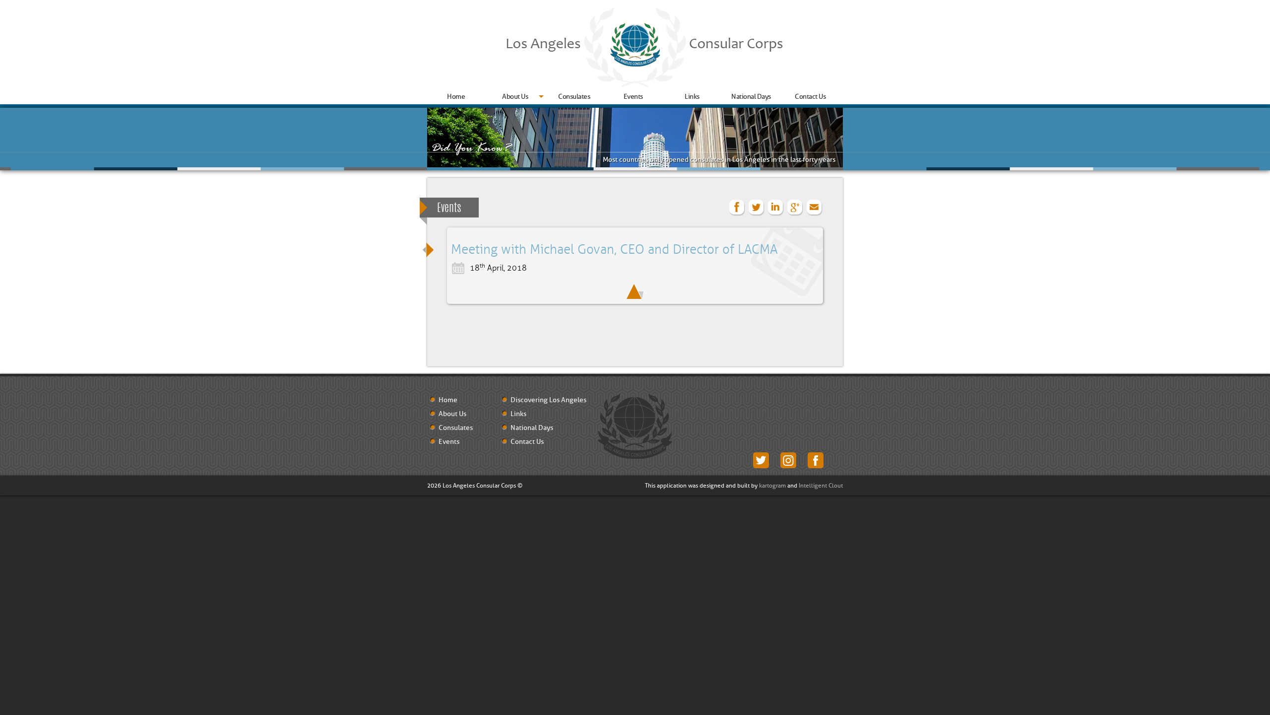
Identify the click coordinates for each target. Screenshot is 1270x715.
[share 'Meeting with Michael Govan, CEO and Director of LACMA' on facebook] (737, 207)
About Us (515, 96)
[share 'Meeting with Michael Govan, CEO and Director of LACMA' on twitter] (756, 207)
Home (456, 96)
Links (692, 96)
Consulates (574, 96)
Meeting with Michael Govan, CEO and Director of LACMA (614, 249)
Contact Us (810, 96)
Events (633, 96)
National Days (751, 96)
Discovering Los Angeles (548, 400)
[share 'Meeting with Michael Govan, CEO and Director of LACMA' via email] (814, 207)
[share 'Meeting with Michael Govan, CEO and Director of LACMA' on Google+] (795, 207)
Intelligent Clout (821, 486)
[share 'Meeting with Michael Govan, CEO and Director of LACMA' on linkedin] (775, 207)
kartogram (772, 486)
